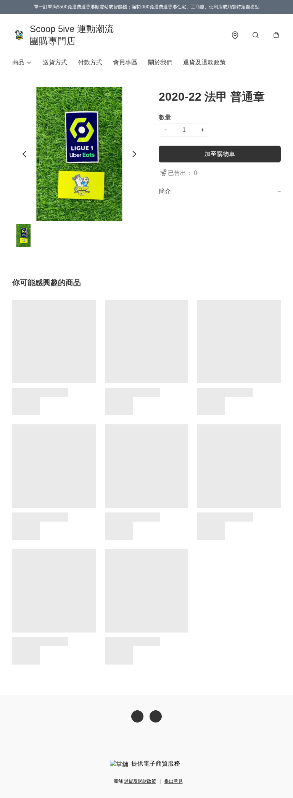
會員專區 (125, 62)
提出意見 (173, 781)
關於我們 (160, 62)
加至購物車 (219, 154)
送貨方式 (55, 62)
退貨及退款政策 (204, 62)
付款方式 (90, 62)
